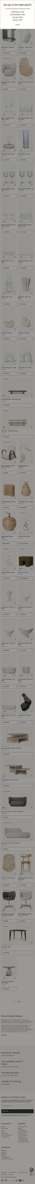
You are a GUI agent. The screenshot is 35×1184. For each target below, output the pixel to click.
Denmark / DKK (17, 17)
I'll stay (18, 24)
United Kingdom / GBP (17, 14)
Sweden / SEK (17, 20)
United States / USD (17, 12)
